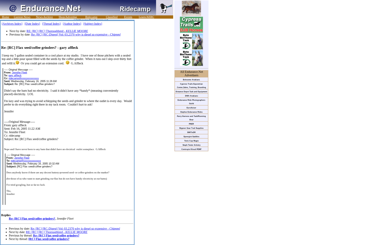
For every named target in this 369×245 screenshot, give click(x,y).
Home (5, 16)
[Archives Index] (12, 23)
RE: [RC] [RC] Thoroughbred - (57, 31)
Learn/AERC (146, 16)
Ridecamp (91, 16)
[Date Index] (32, 23)
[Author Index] (72, 23)
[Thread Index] (51, 23)
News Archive (44, 16)
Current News (22, 16)
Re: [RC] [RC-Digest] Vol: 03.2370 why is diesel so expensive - (76, 34)
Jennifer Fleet (19, 72)
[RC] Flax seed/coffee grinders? (48, 239)
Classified (112, 16)
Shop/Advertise (68, 16)
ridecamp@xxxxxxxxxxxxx (24, 78)
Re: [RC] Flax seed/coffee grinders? (32, 218)
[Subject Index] (92, 23)
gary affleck (15, 75)
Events (128, 16)
